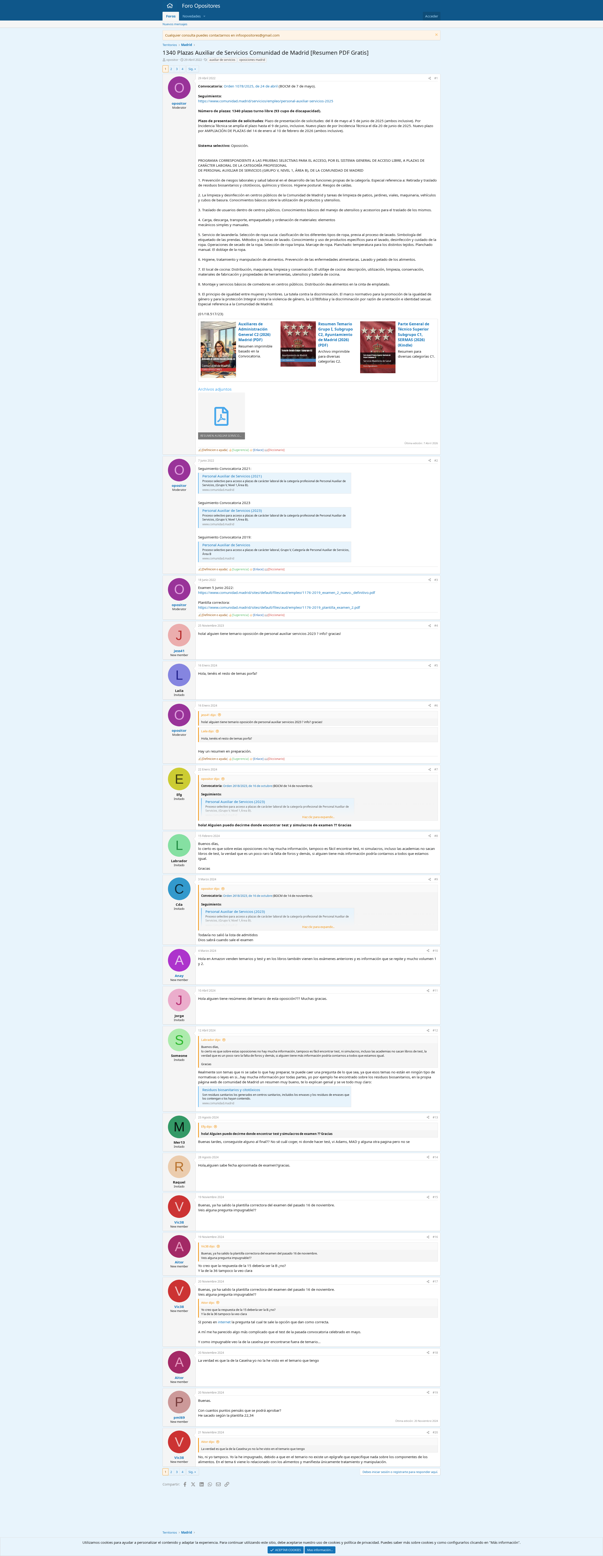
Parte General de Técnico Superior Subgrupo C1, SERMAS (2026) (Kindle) (413, 334)
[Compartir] (430, 78)
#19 (435, 1392)
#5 (436, 665)
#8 (436, 836)
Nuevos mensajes (175, 24)
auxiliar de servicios (222, 60)
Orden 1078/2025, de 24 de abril (251, 86)
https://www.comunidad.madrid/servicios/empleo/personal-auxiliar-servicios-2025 (265, 101)
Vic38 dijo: (208, 1246)
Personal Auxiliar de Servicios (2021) (232, 476)
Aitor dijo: (208, 1302)
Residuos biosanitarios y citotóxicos (231, 1089)
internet (224, 1322)
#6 (436, 706)
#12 (435, 1030)
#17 (435, 1281)
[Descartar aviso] (436, 35)
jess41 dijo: (208, 715)
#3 (436, 580)
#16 (435, 1237)
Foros (170, 16)
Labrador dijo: (211, 1040)
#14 (435, 1157)
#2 (436, 461)
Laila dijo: (207, 731)
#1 (436, 78)
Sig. (190, 69)
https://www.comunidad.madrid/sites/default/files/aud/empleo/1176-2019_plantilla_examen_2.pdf (279, 607)
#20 (435, 1432)
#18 (435, 1353)
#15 (435, 1197)
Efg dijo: (206, 1126)
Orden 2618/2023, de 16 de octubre (247, 786)
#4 (436, 626)
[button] (204, 16)
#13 (435, 1117)
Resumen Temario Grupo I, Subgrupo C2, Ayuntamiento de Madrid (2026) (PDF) (335, 334)
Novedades (192, 16)
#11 (435, 991)
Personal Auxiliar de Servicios (226, 544)
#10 (435, 951)
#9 (436, 879)
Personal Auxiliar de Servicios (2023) (232, 510)
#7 (436, 769)
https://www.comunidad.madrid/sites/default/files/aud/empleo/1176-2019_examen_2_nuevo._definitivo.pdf (286, 592)
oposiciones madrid (252, 60)
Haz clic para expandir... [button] (318, 817)
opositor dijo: (210, 779)
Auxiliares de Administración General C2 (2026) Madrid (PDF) (254, 331)
